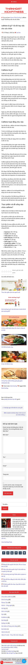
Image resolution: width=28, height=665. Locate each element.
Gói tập (3, 608)
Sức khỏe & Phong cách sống (9, 626)
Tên (4, 457)
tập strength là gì (11, 653)
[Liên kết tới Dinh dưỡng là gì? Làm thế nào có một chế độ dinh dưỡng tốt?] (14, 297)
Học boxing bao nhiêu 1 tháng (9, 647)
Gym (2, 614)
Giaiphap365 (19, 663)
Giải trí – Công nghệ (6, 605)
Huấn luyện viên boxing (10, 645)
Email (5, 465)
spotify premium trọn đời (10, 399)
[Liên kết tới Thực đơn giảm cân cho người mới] (14, 280)
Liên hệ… (4, 538)
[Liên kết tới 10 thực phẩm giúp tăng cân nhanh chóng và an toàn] (14, 316)
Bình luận (6, 434)
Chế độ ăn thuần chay (7, 347)
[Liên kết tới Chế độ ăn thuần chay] (14, 335)
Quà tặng (3, 620)
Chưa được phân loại (7, 596)
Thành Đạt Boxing (14, 10)
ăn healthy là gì (10, 651)
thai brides (4, 629)
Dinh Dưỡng (13, 386)
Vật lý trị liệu (4, 632)
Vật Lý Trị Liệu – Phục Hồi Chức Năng (11, 635)
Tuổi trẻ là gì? (5, 649)
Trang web (6, 474)
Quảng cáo (4, 623)
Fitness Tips (4, 602)
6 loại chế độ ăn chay (7, 364)
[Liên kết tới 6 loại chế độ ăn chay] (14, 352)
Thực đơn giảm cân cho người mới (10, 292)
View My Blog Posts (6, 542)
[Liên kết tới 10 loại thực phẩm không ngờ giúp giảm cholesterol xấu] (14, 369)
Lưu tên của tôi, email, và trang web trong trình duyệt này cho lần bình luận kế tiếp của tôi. (13, 486)
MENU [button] (15, 1)
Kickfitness (4, 617)
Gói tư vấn (4, 611)
